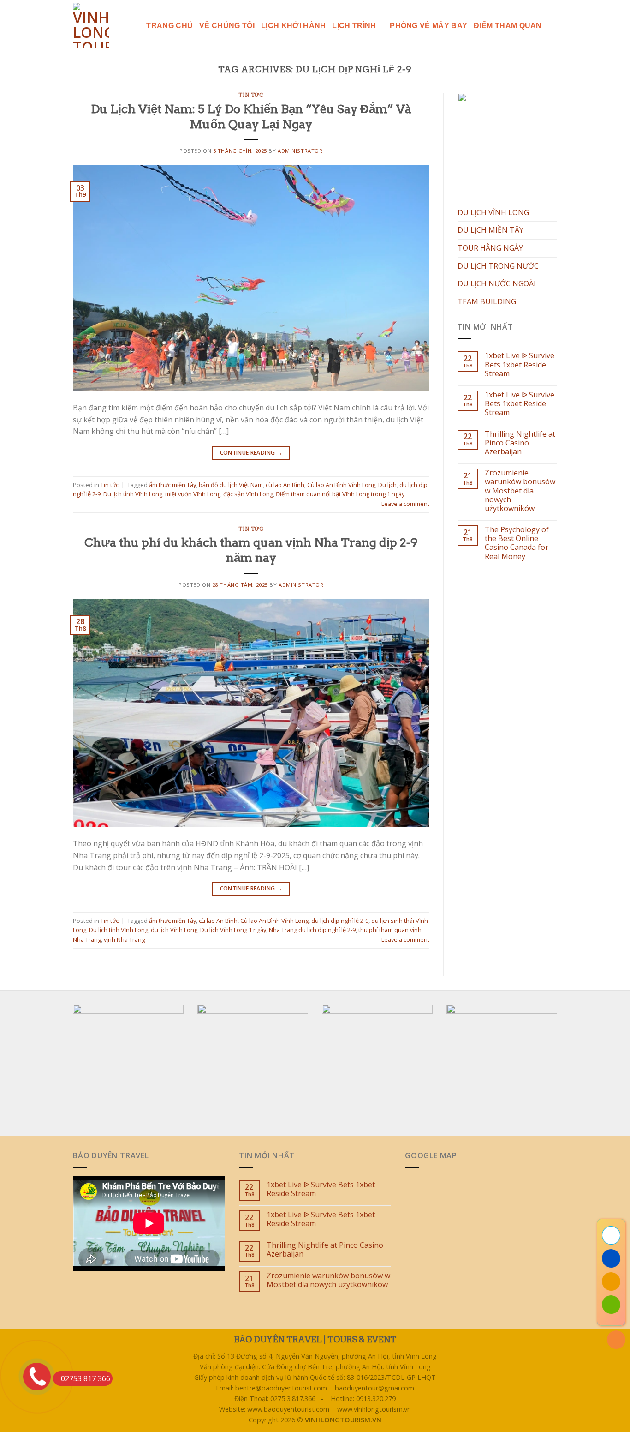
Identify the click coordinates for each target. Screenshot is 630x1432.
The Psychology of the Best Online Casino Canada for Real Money (517, 543)
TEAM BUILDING (487, 301)
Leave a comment (405, 503)
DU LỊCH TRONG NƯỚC (498, 266)
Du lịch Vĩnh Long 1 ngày (233, 930)
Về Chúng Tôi (227, 26)
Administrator (300, 150)
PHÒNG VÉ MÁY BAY (428, 26)
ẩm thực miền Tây (172, 485)
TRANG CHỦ (169, 26)
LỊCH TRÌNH (354, 26)
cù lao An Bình (285, 485)
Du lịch (387, 485)
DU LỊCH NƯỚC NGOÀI (497, 283)
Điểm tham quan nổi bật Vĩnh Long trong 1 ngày (340, 494)
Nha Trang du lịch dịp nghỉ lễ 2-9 (312, 930)
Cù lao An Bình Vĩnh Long (341, 485)
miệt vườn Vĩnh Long (192, 494)
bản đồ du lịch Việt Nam (231, 485)
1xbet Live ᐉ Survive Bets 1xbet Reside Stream (519, 364)
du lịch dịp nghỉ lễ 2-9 (339, 920)
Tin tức (250, 95)
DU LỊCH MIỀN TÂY (490, 230)
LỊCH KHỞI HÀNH (293, 26)
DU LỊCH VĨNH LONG (493, 212)
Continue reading (251, 453)
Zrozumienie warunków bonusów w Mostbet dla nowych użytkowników (520, 491)
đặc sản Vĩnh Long (248, 494)
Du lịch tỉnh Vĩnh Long (132, 494)
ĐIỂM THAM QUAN (507, 26)
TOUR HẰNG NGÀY (490, 248)
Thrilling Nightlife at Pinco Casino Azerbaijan (520, 443)
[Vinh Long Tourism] (93, 25)
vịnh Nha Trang (124, 939)
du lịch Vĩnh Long (174, 930)
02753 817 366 (85, 1378)
